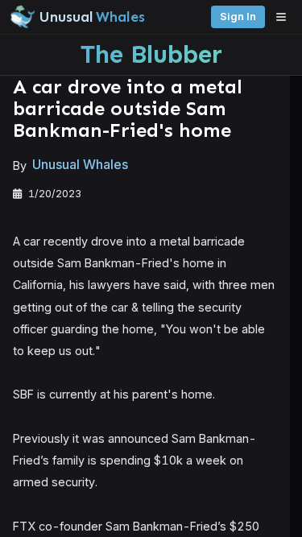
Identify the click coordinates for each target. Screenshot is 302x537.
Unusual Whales (80, 165)
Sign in (238, 16)
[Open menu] (285, 17)
